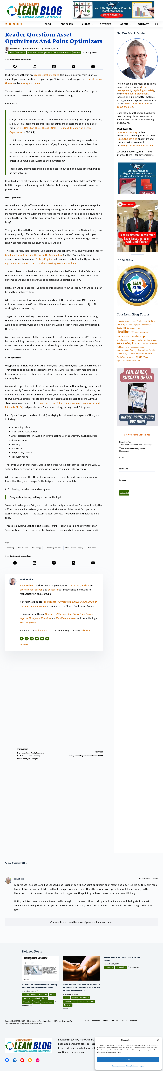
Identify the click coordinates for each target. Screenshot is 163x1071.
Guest (138, 328)
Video (146, 357)
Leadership (138, 336)
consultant (74, 585)
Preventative (121, 967)
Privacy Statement (132, 1066)
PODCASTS (66, 24)
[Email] (93, 66)
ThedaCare (121, 357)
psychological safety (143, 90)
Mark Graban (27, 585)
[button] (158, 1040)
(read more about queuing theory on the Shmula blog (34, 255)
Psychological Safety (122, 351)
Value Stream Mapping (62, 53)
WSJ (139, 360)
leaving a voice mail (30, 83)
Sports (132, 354)
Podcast (136, 343)
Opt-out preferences (118, 1066)
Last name (123, 480)
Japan (137, 333)
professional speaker (31, 590)
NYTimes (26, 998)
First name (123, 469)
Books (139, 321)
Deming (11, 53)
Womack (76, 53)
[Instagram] (14, 24)
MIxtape (154, 340)
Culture (152, 321)
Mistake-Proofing (136, 340)
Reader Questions (45, 53)
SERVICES (105, 24)
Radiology (32, 53)
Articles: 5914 (24, 645)
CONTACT (143, 24)
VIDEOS (86, 24)
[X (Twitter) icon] (37, 638)
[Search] (156, 24)
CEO (145, 321)
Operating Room (70, 1001)
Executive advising (127, 139)
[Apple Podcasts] (21, 24)
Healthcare (20, 53)
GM (124, 328)
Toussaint (130, 357)
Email (122, 457)
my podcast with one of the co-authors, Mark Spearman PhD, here (40, 263)
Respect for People (146, 350)
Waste (128, 361)
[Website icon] (32, 638)
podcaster (53, 590)
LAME (127, 337)
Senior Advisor (41, 630)
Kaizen (121, 336)
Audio (121, 321)
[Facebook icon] (22, 638)
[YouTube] (17, 24)
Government (131, 328)
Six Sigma (126, 354)
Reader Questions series (46, 75)
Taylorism (67, 1005)
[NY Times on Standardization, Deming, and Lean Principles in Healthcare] (40, 968)
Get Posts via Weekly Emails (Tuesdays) (132, 449)
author (85, 585)
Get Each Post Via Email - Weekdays (137, 445)
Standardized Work (144, 353)
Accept (128, 1059)
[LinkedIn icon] (27, 638)
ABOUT (124, 24)
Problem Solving (123, 347)
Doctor (129, 325)
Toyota (138, 357)
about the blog (125, 107)
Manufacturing (122, 340)
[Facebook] (10, 24)
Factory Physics (44, 259)
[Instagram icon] (42, 638)
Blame (133, 321)
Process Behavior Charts (137, 347)
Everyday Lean (137, 325)
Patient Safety (124, 343)
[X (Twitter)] (73, 66)
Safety (119, 354)
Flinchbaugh (146, 325)
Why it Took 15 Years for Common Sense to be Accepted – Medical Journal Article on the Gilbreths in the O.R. (81, 987)
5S (117, 321)
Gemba (119, 328)
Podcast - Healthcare (150, 344)
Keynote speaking (128, 132)
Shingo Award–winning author (137, 145)
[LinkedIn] (6, 24)
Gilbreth (75, 997)
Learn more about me (136, 103)
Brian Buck (19, 878)
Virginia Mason (121, 361)
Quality (133, 350)
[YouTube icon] (47, 638)
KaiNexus (85, 630)
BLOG (48, 24)
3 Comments (67, 1008)
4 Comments (27, 1005)
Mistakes (147, 340)
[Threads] (54, 66)
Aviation (127, 321)
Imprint (142, 1066)
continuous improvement (135, 93)
